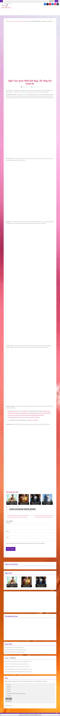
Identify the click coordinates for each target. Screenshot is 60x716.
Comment (8, 522)
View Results (8, 701)
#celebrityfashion (20, 415)
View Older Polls (8, 705)
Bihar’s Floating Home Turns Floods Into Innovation (17, 666)
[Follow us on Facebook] (45, 4)
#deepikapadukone (13, 417)
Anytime (9, 695)
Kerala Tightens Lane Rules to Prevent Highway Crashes (19, 669)
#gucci (21, 417)
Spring (8, 684)
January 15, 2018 (32, 420)
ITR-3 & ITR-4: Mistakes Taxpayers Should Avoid (17, 664)
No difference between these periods (16, 693)
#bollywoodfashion (36, 413)
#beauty (19, 413)
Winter (9, 691)
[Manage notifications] (56, 713)
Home (7, 21)
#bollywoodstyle (26, 413)
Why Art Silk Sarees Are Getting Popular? (15, 652)
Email (7, 537)
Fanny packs (32, 509)
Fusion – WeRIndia (10, 658)
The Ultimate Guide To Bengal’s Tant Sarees (16, 649)
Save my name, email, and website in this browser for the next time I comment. (26, 543)
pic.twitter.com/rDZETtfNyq (31, 417)
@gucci (25, 411)
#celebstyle (11, 415)
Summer (9, 687)
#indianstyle (28, 415)
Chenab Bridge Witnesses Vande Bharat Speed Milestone (19, 671)
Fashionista (12, 21)
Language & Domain (51, 1)
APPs (56, 1)
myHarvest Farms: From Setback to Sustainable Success (19, 661)
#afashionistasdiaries (38, 415)
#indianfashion (46, 413)
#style (9, 413)
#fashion (13, 413)
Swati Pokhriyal (35, 86)
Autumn (9, 689)
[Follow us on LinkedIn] (52, 4)
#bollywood (47, 411)
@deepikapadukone (13, 411)
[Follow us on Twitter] (47, 4)
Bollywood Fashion (20, 21)
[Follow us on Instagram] (55, 4)
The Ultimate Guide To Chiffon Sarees (15, 647)
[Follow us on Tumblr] (58, 4)
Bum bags (26, 509)
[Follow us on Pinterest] (50, 4)
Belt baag (12, 509)
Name (7, 531)
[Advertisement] (30, 12)
